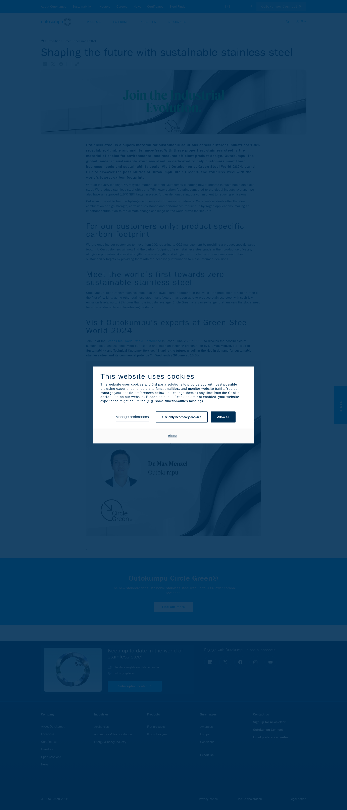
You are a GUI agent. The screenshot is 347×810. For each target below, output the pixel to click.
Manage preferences (132, 417)
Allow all (223, 417)
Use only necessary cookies (181, 417)
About (172, 436)
